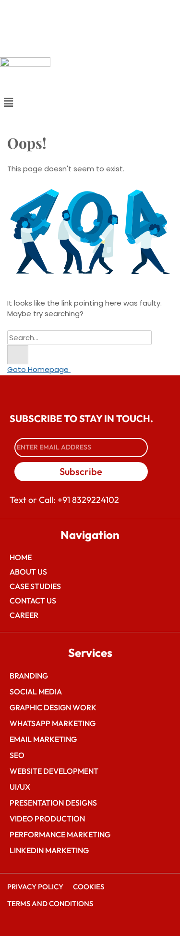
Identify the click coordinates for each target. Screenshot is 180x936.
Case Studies (35, 586)
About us (28, 572)
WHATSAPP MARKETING (53, 723)
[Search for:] (79, 338)
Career (24, 615)
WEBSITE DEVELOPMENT (54, 771)
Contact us (33, 600)
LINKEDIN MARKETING (49, 850)
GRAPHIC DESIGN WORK (53, 707)
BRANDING (29, 675)
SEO (17, 755)
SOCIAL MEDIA (36, 691)
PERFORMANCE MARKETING (60, 834)
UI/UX (20, 787)
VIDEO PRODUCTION (47, 818)
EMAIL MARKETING (43, 739)
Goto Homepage (39, 369)
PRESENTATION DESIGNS (53, 803)
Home (21, 557)
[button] (90, 102)
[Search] (17, 354)
